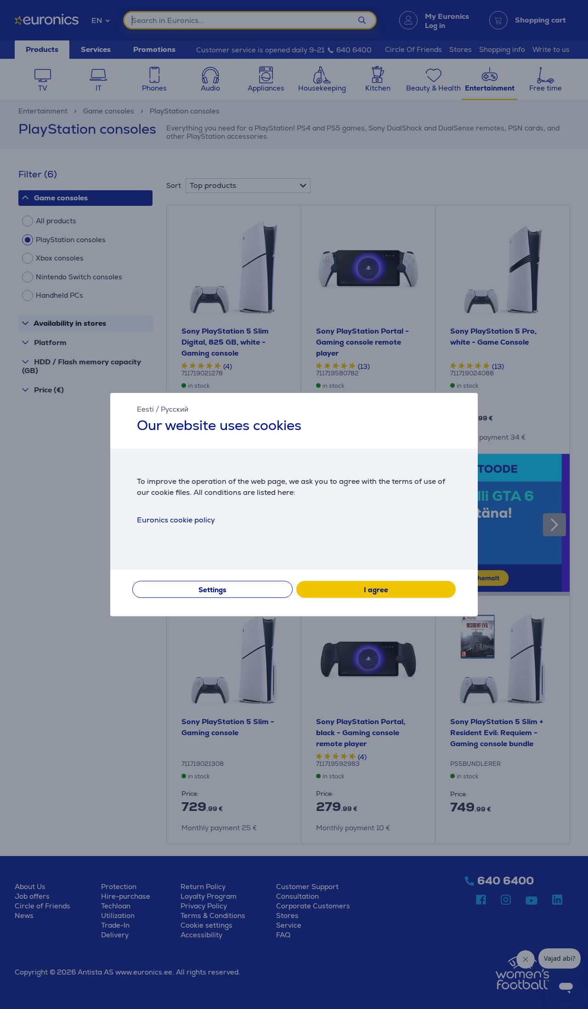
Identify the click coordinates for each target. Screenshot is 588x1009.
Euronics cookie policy (176, 520)
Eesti (145, 409)
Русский (174, 409)
